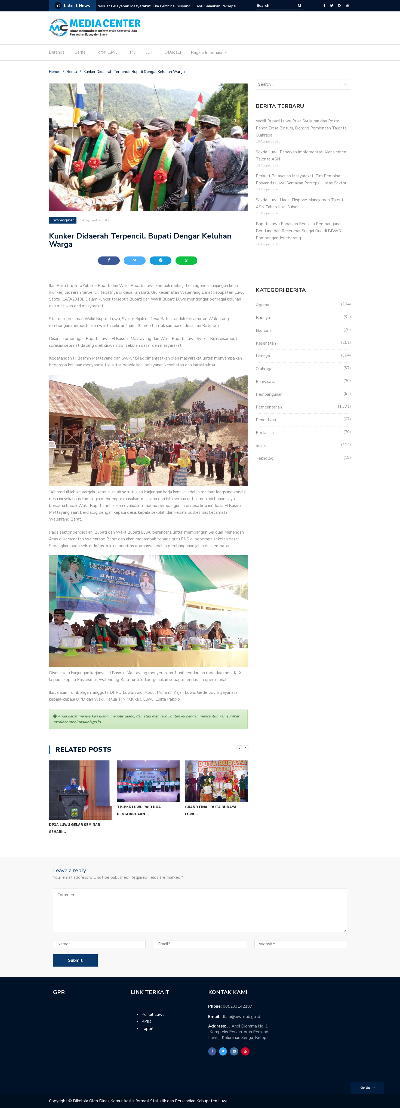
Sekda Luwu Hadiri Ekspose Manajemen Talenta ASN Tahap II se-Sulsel (159, 6)
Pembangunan (63, 220)
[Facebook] (324, 5)
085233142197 (237, 1006)
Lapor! (147, 1028)
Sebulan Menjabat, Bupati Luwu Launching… (214, 824)
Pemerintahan (269, 407)
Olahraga (264, 369)
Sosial (261, 445)
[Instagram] (339, 5)
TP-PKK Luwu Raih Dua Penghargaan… (74, 810)
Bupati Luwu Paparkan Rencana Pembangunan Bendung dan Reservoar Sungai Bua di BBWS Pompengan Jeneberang (299, 231)
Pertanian (265, 432)
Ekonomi (264, 330)
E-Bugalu (172, 52)
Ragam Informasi (206, 52)
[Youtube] (347, 5)
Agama (262, 305)
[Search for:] (273, 5)
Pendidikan (266, 420)
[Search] (299, 5)
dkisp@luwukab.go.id (240, 1016)
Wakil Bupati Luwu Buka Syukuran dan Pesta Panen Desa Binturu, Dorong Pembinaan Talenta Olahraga (301, 128)
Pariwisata (265, 381)
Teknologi (265, 458)
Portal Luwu (107, 52)
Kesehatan (266, 343)
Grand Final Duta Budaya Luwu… (145, 810)
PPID (132, 52)
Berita (80, 52)
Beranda (56, 52)
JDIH (150, 52)
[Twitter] (331, 5)
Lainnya (263, 356)
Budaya (263, 317)
